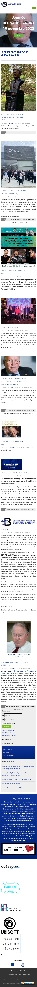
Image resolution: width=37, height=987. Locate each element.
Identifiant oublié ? (7, 733)
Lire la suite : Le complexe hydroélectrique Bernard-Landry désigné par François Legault (18, 220)
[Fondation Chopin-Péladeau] (10, 943)
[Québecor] (10, 868)
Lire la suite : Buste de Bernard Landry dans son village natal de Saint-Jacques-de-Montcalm (18, 133)
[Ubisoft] (10, 925)
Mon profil (6, 753)
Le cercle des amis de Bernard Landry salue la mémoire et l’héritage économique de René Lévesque (13, 381)
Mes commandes (8, 755)
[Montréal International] (10, 907)
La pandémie (5, 529)
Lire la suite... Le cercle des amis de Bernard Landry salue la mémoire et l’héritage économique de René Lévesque (18, 411)
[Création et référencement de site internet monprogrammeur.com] (27, 983)
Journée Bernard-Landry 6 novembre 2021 (15, 472)
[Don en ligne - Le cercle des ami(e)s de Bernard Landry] (18, 849)
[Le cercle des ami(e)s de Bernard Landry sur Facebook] (13, 965)
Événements (11, 277)
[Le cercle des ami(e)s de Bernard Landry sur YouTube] (23, 965)
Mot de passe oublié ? (9, 735)
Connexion (6, 727)
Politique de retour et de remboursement (18, 974)
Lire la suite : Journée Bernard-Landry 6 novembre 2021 (18, 509)
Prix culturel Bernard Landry (11, 327)
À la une (10, 123)
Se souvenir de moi (9, 723)
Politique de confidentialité (18, 971)
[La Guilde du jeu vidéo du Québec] (10, 888)
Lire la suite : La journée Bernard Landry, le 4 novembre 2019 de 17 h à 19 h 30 (18, 706)
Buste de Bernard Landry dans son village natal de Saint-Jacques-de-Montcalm (12, 117)
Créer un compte (7, 730)
